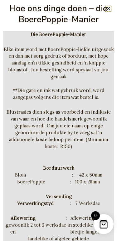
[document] (58, 120)
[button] (108, 8)
